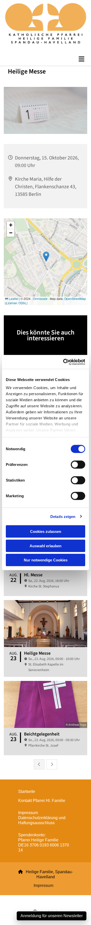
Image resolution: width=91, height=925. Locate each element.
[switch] (78, 465)
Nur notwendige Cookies (45, 560)
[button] (45, 59)
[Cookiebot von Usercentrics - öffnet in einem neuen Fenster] (64, 362)
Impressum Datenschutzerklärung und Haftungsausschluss (41, 818)
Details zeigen (62, 516)
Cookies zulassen (45, 531)
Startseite (26, 791)
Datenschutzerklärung (27, 898)
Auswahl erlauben (45, 545)
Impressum (43, 885)
